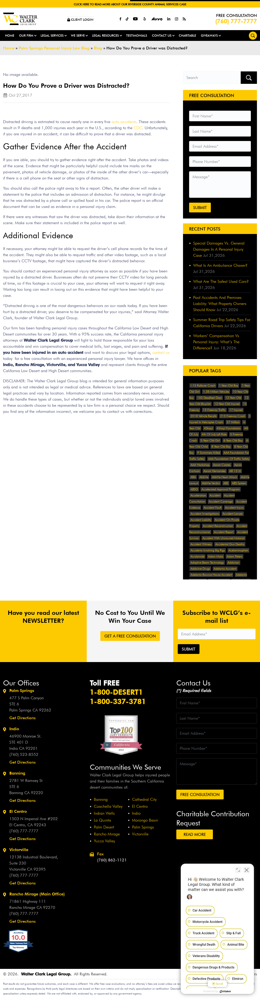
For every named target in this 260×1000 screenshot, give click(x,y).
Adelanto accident (225, 568)
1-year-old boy (228, 385)
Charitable (187, 35)
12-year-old (233, 398)
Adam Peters (234, 556)
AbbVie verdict (211, 483)
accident (215, 495)
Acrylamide (197, 556)
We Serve (78, 35)
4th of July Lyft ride (214, 434)
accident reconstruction (218, 526)
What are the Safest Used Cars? (221, 281)
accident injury (234, 507)
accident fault (212, 507)
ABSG (194, 489)
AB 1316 (235, 471)
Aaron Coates (222, 465)
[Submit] (249, 77)
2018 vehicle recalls (204, 416)
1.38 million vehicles (216, 391)
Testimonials (136, 35)
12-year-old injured (226, 404)
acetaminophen (238, 550)
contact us (161, 352)
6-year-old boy (233, 440)
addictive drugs (200, 568)
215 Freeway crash (232, 416)
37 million (233, 422)
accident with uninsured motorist (224, 538)
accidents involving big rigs (208, 550)
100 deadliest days (209, 398)
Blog (98, 48)
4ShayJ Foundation (228, 428)
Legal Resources (105, 35)
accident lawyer (233, 514)
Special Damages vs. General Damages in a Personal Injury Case (219, 249)
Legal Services (52, 35)
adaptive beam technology (207, 562)
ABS (225, 483)
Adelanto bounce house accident (211, 575)
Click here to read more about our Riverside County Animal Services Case (130, 4)
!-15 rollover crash (203, 385)
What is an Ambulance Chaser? (220, 265)
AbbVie (203, 477)
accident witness (201, 544)
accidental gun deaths (229, 544)
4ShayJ (208, 428)
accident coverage (221, 501)
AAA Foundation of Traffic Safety (228, 459)
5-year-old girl (210, 440)
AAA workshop (200, 465)
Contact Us (161, 35)
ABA (193, 477)
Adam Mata (215, 556)
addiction (233, 562)
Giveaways (209, 35)
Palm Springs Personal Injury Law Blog (54, 48)
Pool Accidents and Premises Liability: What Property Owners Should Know (219, 303)
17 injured (236, 410)
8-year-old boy (221, 446)
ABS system (239, 483)
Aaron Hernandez (215, 471)
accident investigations (205, 514)
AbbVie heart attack (224, 477)
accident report (224, 532)
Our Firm (26, 35)
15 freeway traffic (214, 410)
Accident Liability (201, 520)
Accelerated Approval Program (221, 489)
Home (9, 35)
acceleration (198, 495)
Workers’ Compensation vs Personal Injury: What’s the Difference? (216, 341)
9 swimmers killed (208, 453)
